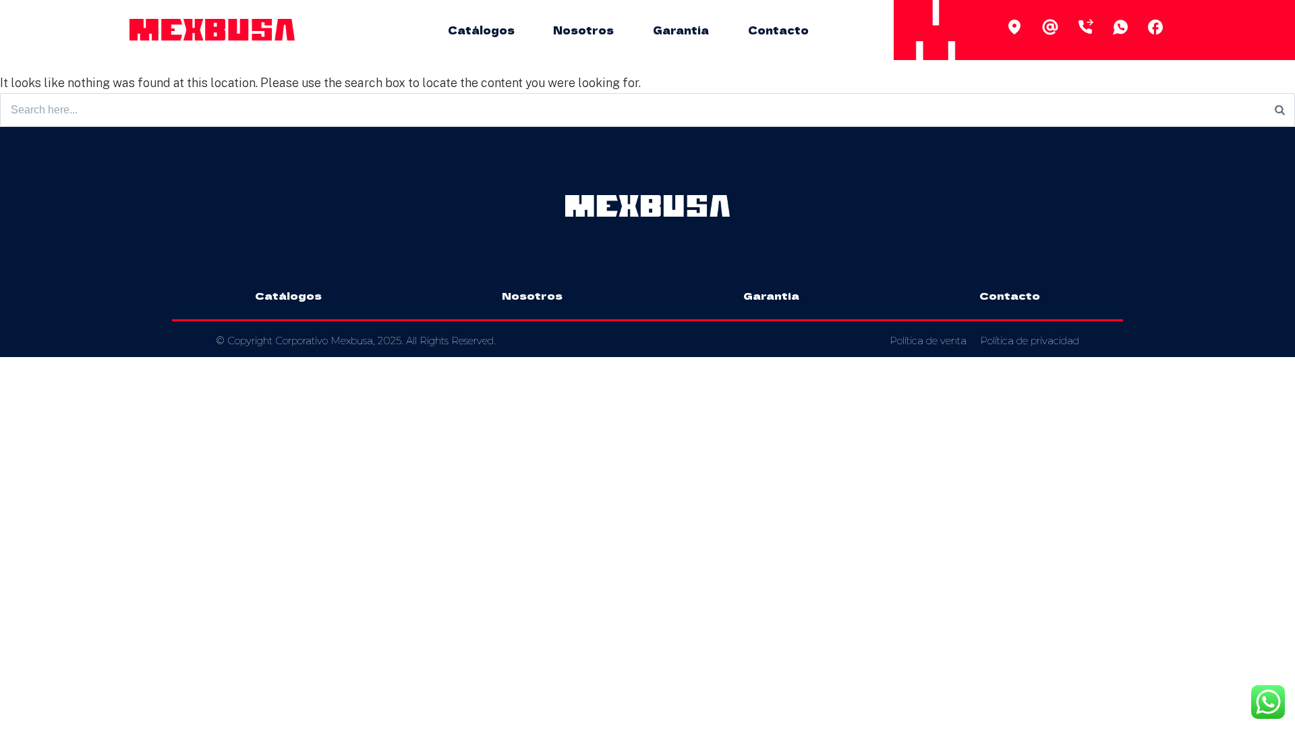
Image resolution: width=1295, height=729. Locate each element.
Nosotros (583, 29)
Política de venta (928, 340)
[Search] (1280, 110)
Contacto (778, 29)
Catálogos (481, 29)
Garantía (681, 29)
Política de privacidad (1029, 340)
